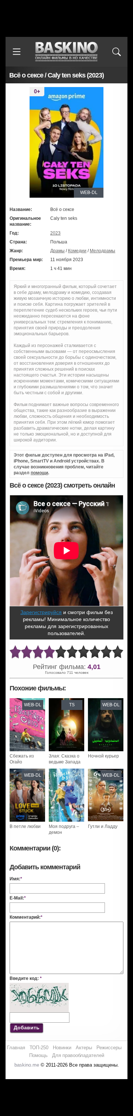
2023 (55, 233)
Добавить (27, 1027)
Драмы (57, 250)
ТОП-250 (39, 1047)
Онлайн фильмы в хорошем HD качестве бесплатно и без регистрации (66, 51)
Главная (16, 1047)
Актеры (84, 1047)
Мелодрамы (102, 250)
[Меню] (16, 51)
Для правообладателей (78, 1055)
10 (117, 652)
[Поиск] (116, 51)
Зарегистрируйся (41, 612)
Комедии (77, 250)
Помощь (38, 1055)
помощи (39, 472)
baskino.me (26, 1065)
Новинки (62, 1047)
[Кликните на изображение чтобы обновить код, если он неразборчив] (39, 985)
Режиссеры (109, 1047)
